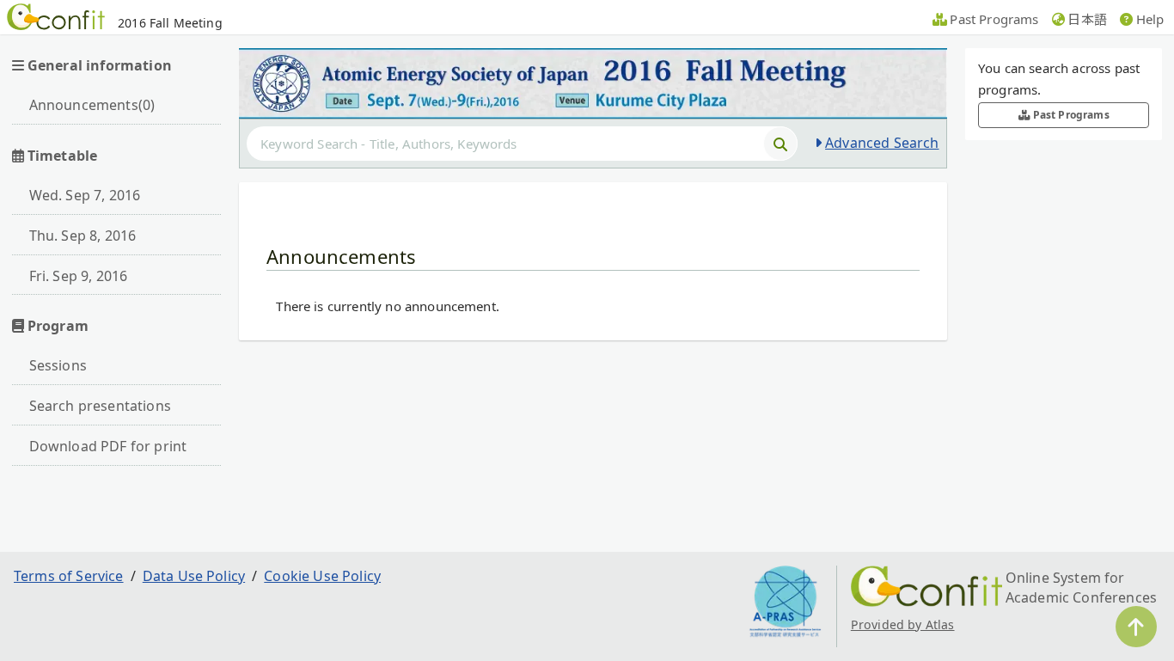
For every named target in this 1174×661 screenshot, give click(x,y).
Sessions (58, 365)
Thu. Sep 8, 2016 (83, 235)
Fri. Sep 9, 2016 (78, 275)
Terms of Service (69, 575)
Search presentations (100, 405)
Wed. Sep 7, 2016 (85, 195)
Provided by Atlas (903, 624)
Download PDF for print (108, 446)
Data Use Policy (194, 575)
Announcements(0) (92, 104)
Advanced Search (882, 142)
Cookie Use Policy (322, 575)
